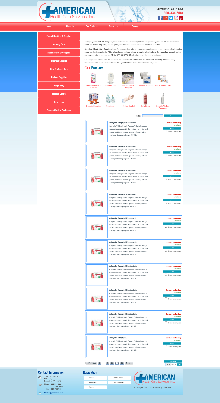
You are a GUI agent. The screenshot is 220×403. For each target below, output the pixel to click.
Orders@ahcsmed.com (53, 393)
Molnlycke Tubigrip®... (118, 338)
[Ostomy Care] (111, 84)
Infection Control (59, 94)
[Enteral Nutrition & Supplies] (93, 84)
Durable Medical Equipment (59, 110)
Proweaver (167, 388)
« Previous (91, 363)
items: (174, 364)
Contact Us (113, 26)
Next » (129, 363)
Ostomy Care (59, 44)
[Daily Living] (145, 104)
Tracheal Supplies (59, 61)
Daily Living (59, 102)
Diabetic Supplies (59, 77)
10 (112, 363)
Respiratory (59, 85)
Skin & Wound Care (59, 69)
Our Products (92, 26)
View (172, 128)
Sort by (138, 116)
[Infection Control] (128, 104)
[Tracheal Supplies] (145, 84)
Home (48, 26)
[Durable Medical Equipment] (163, 104)
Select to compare (174, 131)
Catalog (135, 26)
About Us (70, 26)
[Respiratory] (111, 104)
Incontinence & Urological (58, 53)
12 (122, 363)
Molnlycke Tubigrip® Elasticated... (123, 123)
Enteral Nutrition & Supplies (59, 36)
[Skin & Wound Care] (163, 84)
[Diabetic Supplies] (93, 104)
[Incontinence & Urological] (128, 84)
